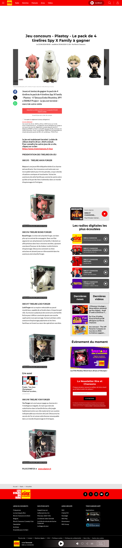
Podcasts (35, 3)
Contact (29, 538)
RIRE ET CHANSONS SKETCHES (91, 260)
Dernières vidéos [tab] (99, 298)
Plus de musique (101, 543)
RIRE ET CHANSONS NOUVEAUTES (90, 214)
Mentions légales (40, 538)
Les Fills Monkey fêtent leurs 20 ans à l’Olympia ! (88, 371)
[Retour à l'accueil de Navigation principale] (9, 2)
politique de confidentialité (100, 405)
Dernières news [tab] (80, 298)
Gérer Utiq (86, 538)
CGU (48, 538)
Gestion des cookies (98, 538)
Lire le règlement (27, 122)
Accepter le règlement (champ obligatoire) (37, 119)
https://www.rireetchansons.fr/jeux (37, 149)
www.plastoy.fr (44, 469)
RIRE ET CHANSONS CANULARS (91, 271)
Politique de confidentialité (73, 538)
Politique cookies (57, 538)
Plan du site (21, 538)
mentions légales (88, 405)
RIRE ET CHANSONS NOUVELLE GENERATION (93, 249)
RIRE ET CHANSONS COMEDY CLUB (91, 283)
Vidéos (50, 3)
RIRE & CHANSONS (90, 238)
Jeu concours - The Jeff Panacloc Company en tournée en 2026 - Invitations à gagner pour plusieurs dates (97, 331)
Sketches (25, 3)
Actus (43, 3)
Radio (17, 3)
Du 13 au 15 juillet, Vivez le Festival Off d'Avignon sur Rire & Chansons (96, 319)
